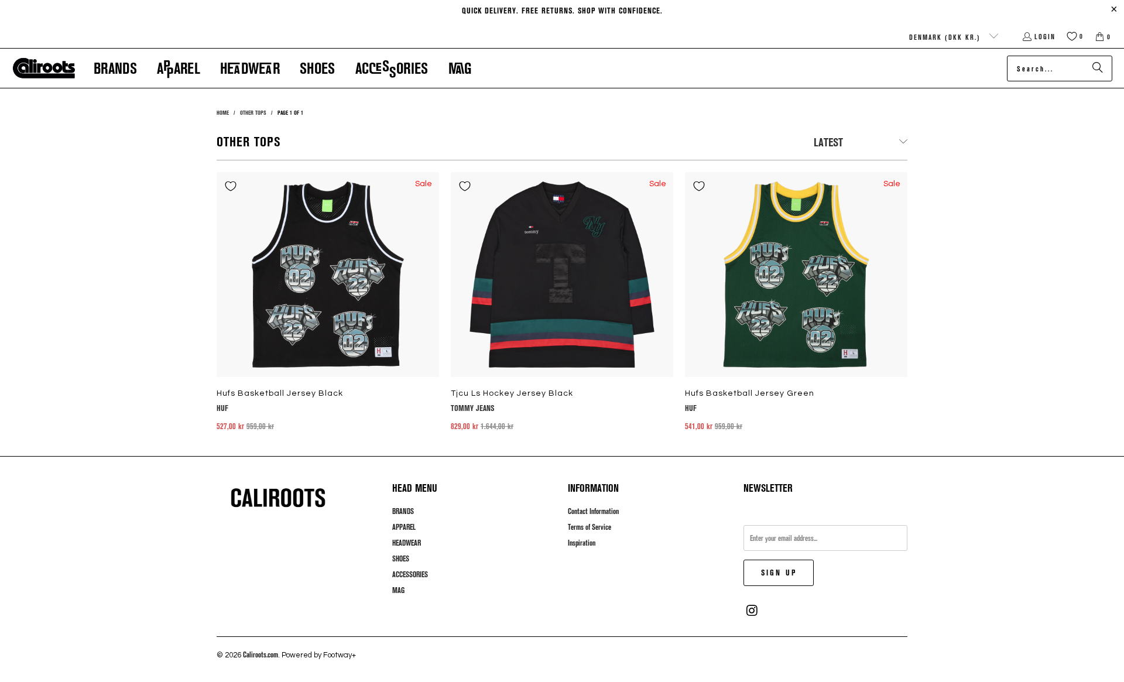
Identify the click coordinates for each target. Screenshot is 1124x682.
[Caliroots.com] (44, 68)
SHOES (400, 558)
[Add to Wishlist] (231, 186)
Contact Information (593, 511)
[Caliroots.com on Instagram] (752, 611)
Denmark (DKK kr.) (946, 37)
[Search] (1097, 68)
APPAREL (404, 527)
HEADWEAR (406, 542)
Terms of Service (589, 527)
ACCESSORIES (410, 574)
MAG (398, 590)
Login (1045, 36)
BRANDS (403, 511)
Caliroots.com (260, 654)
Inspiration (581, 542)
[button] (115, 68)
